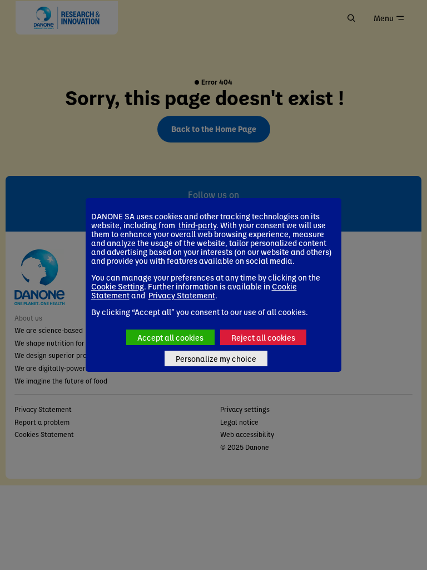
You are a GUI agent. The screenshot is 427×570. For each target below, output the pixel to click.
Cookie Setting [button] (117, 286)
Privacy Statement (181, 295)
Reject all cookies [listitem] (263, 337)
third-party (197, 225)
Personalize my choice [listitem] (216, 358)
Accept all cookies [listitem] (170, 337)
